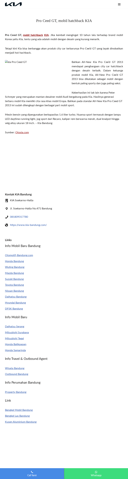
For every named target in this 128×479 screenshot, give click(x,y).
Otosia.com (22, 132)
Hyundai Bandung (15, 302)
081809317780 (19, 217)
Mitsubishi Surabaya (17, 332)
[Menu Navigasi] (119, 4)
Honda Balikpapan (15, 344)
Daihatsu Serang (14, 326)
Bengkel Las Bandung (17, 416)
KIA (46, 35)
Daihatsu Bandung (15, 296)
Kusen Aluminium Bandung (20, 422)
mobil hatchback (33, 35)
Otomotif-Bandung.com (19, 255)
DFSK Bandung (14, 308)
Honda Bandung (14, 261)
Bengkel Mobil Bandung (19, 410)
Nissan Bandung (14, 291)
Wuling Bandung (14, 267)
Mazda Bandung (14, 273)
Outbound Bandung (16, 374)
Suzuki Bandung (14, 279)
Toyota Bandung (14, 285)
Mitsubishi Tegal (14, 338)
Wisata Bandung (14, 368)
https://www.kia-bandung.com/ (28, 225)
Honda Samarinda (15, 350)
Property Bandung (15, 392)
